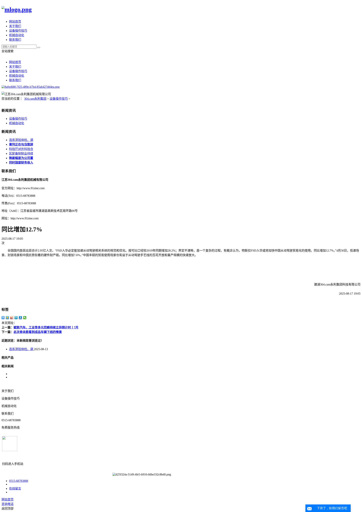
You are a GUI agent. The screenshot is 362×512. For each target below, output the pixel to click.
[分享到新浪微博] (11, 317)
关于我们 (15, 26)
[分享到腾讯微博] (16, 317)
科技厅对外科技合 (21, 149)
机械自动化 (16, 35)
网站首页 (15, 21)
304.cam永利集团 (35, 98)
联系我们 (15, 39)
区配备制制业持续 (21, 153)
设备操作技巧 (18, 30)
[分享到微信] (24, 317)
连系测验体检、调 (21, 140)
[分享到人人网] (20, 317)
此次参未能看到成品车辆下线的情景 (38, 332)
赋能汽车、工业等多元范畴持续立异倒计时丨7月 (46, 327)
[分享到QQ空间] (7, 317)
